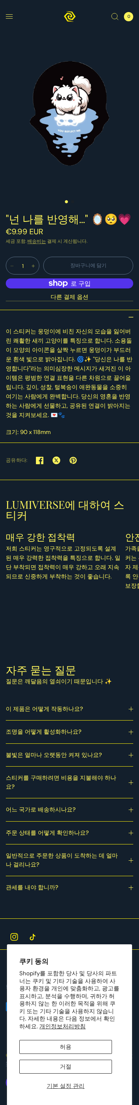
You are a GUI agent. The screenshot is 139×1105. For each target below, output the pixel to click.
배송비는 (36, 241)
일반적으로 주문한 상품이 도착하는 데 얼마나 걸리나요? (62, 860)
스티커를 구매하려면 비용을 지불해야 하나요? (61, 782)
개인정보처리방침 (62, 1026)
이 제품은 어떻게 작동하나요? (44, 709)
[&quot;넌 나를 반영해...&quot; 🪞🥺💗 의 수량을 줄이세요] (12, 266)
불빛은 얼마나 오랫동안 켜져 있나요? (54, 755)
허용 (65, 1047)
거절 (65, 1067)
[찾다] (114, 16)
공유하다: (16, 460)
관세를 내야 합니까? (32, 887)
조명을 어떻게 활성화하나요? (43, 732)
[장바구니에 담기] (88, 266)
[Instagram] (14, 936)
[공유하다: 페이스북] (39, 460)
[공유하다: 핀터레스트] (73, 460)
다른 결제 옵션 (69, 297)
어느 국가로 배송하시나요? (41, 809)
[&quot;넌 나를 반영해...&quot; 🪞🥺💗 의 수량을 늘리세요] (33, 266)
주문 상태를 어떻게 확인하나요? (47, 833)
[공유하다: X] (56, 460)
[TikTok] (32, 936)
